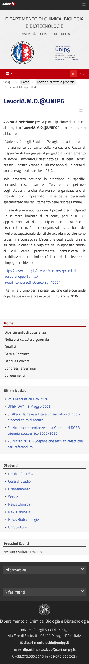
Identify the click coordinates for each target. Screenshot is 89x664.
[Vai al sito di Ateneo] (22, 52)
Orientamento (19, 489)
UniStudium (17, 527)
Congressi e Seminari (21, 368)
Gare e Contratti (17, 354)
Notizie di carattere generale (27, 339)
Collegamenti (15, 375)
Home (8, 323)
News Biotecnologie (23, 519)
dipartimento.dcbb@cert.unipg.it (46, 649)
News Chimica (19, 504)
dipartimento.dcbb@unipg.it (46, 642)
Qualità (10, 346)
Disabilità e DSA (20, 473)
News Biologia (19, 512)
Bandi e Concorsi (17, 361)
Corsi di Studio (19, 481)
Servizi (13, 496)
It (73, 73)
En (82, 73)
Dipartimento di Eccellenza (25, 332)
